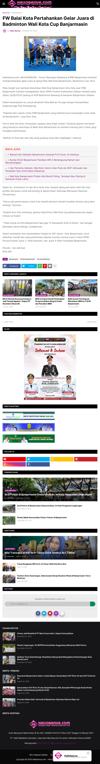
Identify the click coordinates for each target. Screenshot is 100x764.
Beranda (6, 13)
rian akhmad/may (43, 259)
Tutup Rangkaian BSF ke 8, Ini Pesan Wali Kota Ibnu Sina (41, 564)
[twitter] (38, 459)
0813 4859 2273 (44, 743)
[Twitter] (44, 613)
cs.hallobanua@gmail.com (64, 743)
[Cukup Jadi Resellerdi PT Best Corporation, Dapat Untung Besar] (9, 636)
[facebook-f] (38, 464)
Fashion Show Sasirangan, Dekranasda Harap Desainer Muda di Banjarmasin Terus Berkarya (53, 577)
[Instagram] (56, 613)
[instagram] (14, 464)
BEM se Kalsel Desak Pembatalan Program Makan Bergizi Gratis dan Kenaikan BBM (49, 301)
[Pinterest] (45, 266)
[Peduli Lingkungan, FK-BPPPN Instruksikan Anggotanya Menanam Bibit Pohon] (9, 648)
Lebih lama (91, 322)
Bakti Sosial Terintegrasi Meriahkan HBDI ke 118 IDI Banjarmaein (79, 301)
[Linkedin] (62, 613)
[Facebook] (38, 613)
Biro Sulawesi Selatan (39, 755)
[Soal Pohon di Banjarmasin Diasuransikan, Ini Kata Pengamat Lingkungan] (9, 509)
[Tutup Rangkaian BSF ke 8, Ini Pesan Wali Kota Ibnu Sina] (9, 567)
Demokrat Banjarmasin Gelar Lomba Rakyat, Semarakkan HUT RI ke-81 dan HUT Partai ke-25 (56, 677)
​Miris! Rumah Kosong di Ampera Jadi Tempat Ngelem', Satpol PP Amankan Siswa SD (17, 301)
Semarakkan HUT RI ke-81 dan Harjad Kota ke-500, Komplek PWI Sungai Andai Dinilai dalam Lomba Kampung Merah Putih (54, 688)
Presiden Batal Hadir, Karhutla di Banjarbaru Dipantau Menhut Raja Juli (48, 699)
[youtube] (14, 459)
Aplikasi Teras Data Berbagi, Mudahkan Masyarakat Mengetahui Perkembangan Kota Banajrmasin (54, 658)
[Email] (50, 266)
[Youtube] (50, 613)
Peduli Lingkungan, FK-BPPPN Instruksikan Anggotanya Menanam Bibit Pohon (51, 645)
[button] (3, 4)
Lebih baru (8, 322)
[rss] (62, 459)
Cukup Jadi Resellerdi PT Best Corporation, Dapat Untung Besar (45, 633)
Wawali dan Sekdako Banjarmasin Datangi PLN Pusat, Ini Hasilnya (44, 154)
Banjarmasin (17, 13)
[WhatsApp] (40, 266)
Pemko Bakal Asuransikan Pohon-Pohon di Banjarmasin (42, 517)
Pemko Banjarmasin (27, 259)
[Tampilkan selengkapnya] (55, 266)
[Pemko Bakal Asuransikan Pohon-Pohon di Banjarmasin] (9, 520)
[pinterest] (85, 459)
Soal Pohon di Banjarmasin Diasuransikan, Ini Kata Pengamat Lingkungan (49, 506)
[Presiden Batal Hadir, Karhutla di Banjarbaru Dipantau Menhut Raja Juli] (9, 702)
